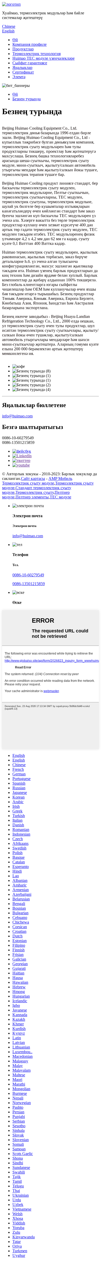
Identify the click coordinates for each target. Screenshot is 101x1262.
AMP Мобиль (60, 478)
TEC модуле (60, 497)
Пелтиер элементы (32, 497)
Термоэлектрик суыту (35, 492)
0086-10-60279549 (28, 575)
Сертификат (23, 72)
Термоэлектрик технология (36, 53)
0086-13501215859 (28, 583)
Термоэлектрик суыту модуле (28, 483)
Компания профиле (29, 44)
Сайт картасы (33, 478)
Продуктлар (23, 49)
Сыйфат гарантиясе (29, 63)
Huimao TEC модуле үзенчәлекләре (43, 58)
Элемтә (18, 77)
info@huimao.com (17, 416)
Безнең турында (26, 99)
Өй (15, 40)
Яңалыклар (22, 67)
